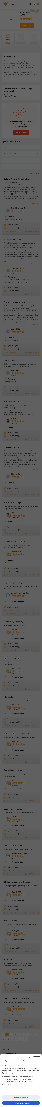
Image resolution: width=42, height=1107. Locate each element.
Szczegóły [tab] (21, 1061)
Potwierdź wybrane (21, 1097)
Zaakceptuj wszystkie (21, 1103)
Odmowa (21, 1092)
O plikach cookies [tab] (35, 1061)
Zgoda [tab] (7, 1061)
